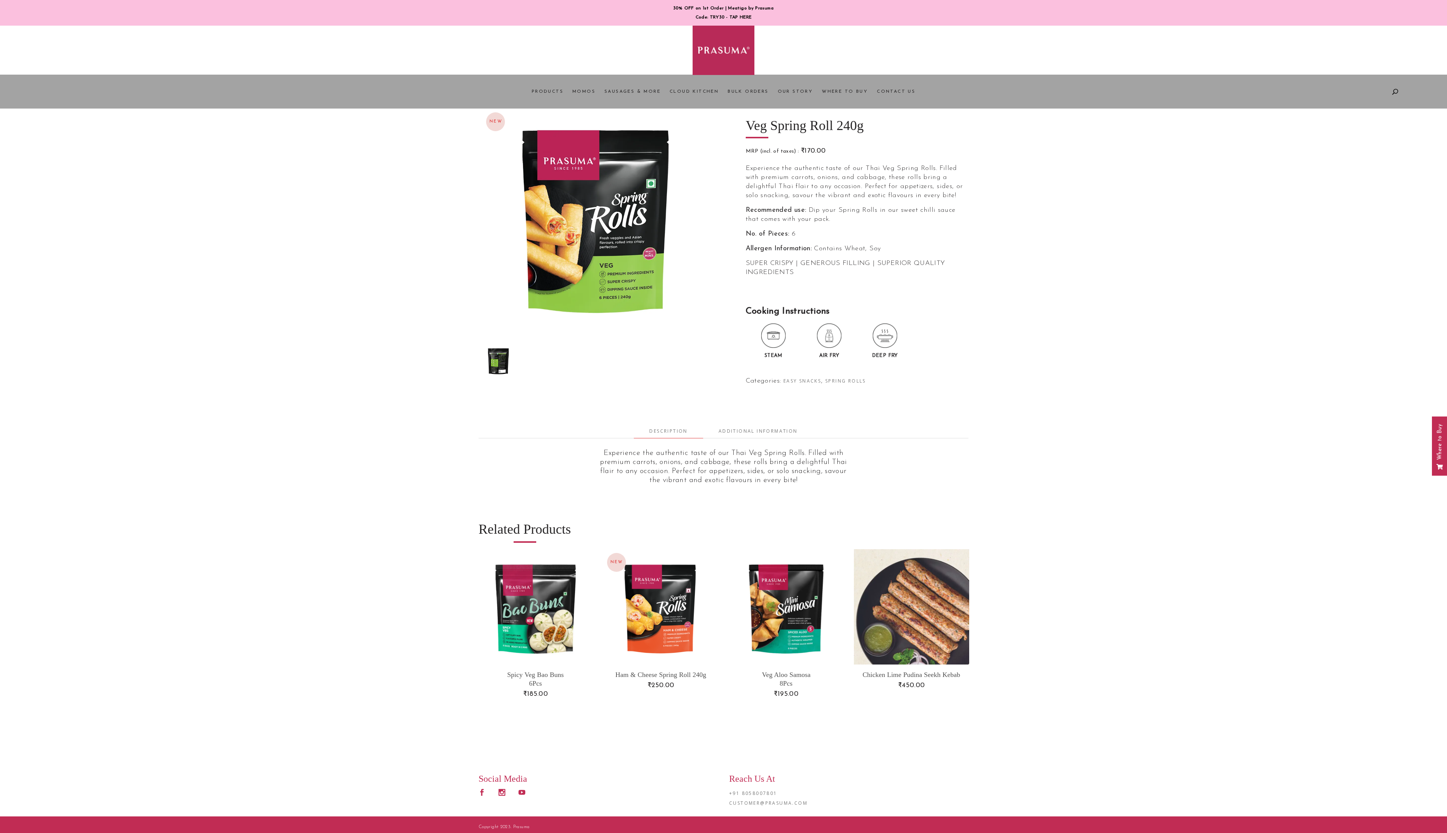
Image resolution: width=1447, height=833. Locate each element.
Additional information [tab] (758, 431)
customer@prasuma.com (768, 803)
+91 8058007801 (753, 793)
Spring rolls (845, 381)
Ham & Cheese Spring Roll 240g (660, 674)
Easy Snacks (802, 381)
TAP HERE (741, 17)
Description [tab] (668, 431)
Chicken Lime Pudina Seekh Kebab (911, 674)
